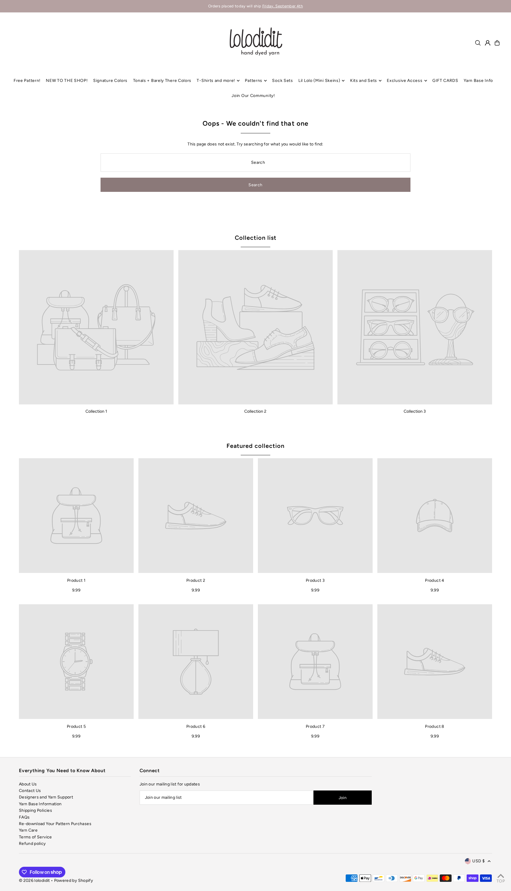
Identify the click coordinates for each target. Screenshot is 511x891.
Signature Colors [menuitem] (110, 80)
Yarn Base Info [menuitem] (478, 80)
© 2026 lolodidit (34, 880)
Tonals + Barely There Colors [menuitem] (162, 80)
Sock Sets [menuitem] (282, 80)
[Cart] (497, 43)
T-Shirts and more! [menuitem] (216, 80)
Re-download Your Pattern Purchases (55, 823)
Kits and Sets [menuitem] (363, 80)
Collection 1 (96, 411)
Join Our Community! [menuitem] (253, 95)
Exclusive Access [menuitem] (404, 80)
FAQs (24, 817)
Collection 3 (415, 411)
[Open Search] (478, 43)
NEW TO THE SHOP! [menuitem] (67, 80)
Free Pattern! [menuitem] (27, 80)
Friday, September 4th (282, 6)
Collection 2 (255, 411)
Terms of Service (35, 837)
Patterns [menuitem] (253, 80)
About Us (28, 784)
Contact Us (30, 790)
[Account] (487, 43)
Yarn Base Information (40, 803)
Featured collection (255, 445)
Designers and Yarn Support (46, 797)
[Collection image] (96, 327)
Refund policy (32, 843)
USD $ (478, 861)
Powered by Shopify (73, 880)
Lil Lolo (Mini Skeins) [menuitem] (319, 80)
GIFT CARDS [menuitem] (445, 80)
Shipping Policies (35, 810)
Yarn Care (28, 830)
